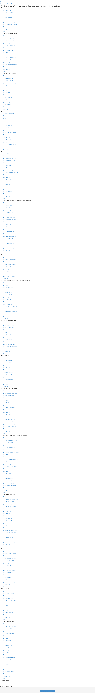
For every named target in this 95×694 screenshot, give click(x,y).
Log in (64, 689)
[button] (0, 0)
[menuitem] (0, 2)
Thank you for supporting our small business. (47, 691)
